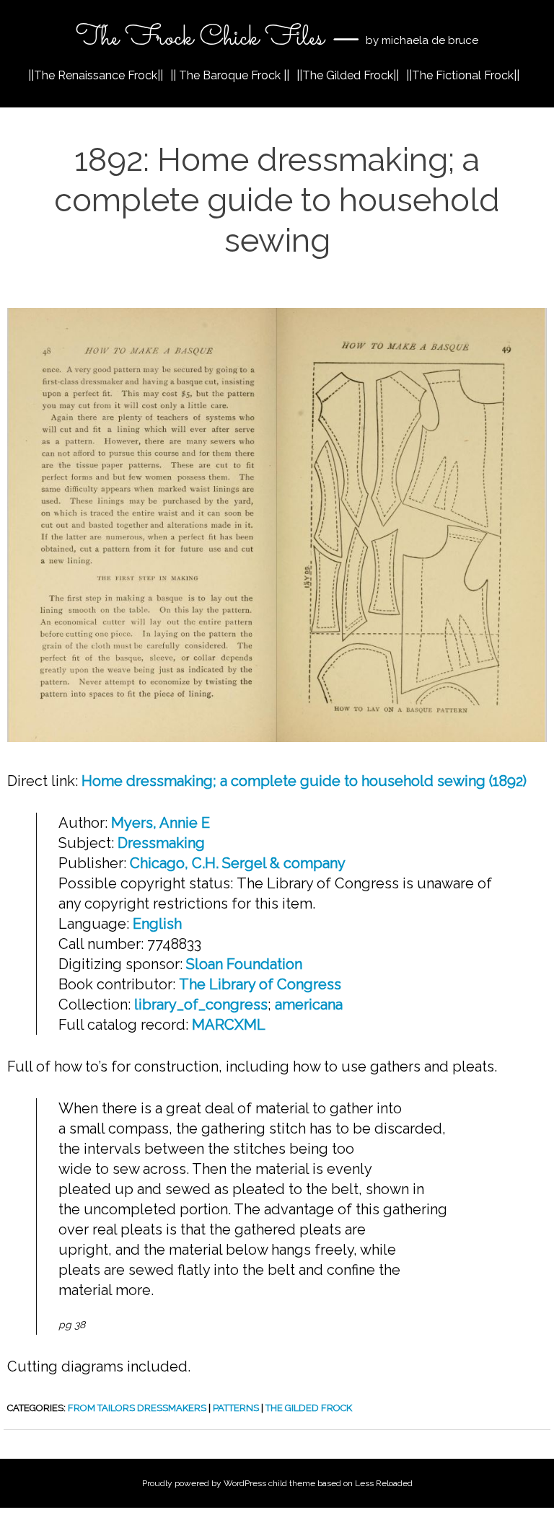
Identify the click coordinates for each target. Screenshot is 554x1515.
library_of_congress (201, 1004)
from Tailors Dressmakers (137, 1408)
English (157, 923)
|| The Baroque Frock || (229, 75)
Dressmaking (161, 843)
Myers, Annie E (160, 822)
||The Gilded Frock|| (347, 75)
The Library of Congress (260, 984)
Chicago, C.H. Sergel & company (238, 863)
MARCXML (228, 1024)
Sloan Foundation (244, 964)
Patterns (236, 1408)
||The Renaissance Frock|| (95, 75)
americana (309, 1004)
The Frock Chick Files (200, 38)
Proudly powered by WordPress (204, 1483)
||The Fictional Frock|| (462, 75)
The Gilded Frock (308, 1408)
